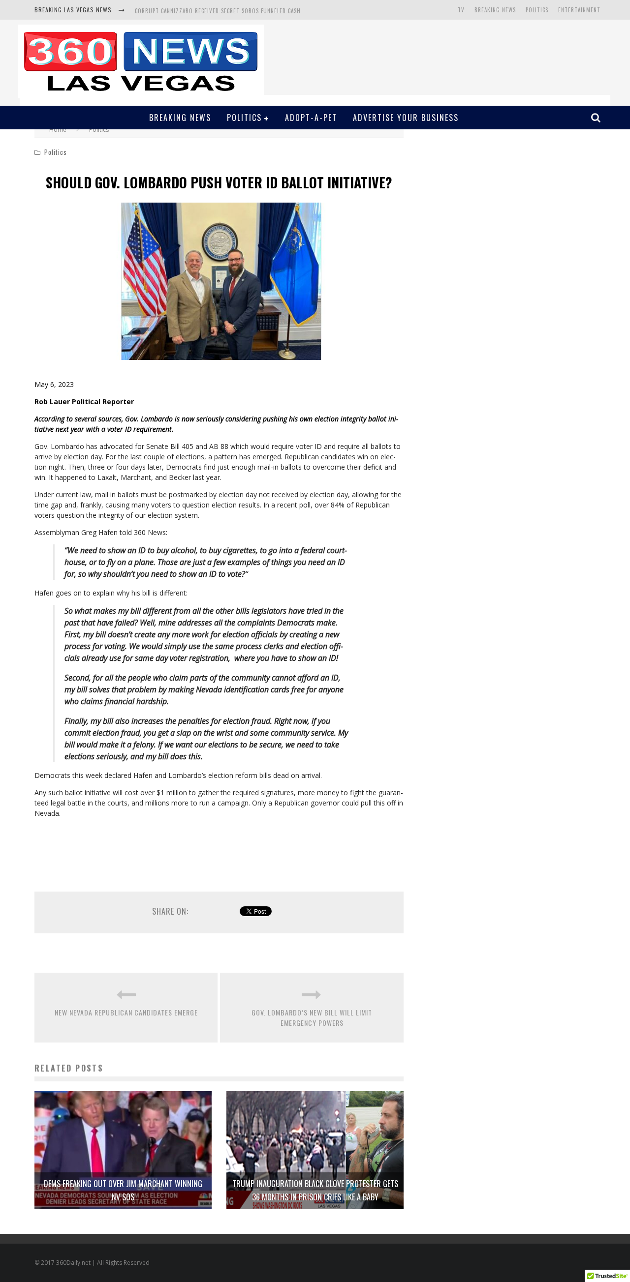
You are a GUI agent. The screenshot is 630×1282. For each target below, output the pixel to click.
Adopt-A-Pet (311, 117)
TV (461, 10)
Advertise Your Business (406, 117)
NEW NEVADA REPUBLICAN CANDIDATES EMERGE (126, 1012)
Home (57, 129)
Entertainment (579, 10)
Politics (537, 10)
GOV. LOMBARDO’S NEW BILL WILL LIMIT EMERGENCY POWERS (312, 1017)
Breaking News (495, 10)
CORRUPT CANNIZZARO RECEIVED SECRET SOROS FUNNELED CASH (218, 10)
